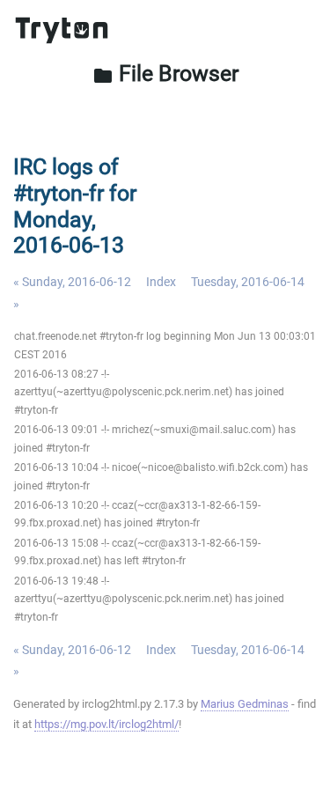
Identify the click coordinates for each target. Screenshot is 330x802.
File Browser (165, 73)
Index (161, 282)
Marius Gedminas (245, 703)
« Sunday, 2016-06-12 (72, 282)
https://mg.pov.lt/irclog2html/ (106, 724)
